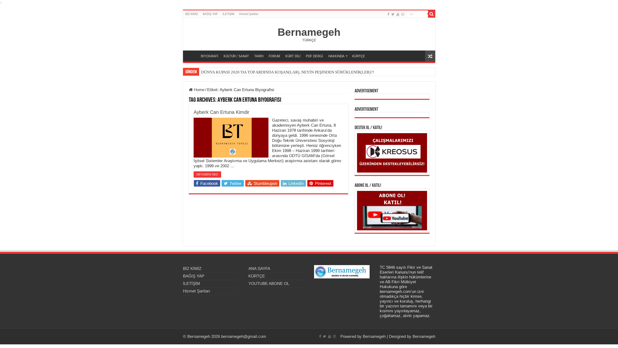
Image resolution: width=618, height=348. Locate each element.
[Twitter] (393, 14)
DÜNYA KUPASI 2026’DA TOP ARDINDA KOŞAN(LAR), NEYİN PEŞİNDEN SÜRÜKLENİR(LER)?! (287, 72)
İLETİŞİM (228, 14)
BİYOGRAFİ (209, 56)
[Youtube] (398, 14)
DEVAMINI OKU (207, 174)
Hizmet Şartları (249, 14)
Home (198, 89)
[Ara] (431, 14)
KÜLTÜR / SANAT (236, 56)
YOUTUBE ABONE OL (268, 283)
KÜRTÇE (358, 56)
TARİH (258, 56)
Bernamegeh (309, 32)
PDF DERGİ (314, 56)
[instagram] (403, 14)
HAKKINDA (336, 56)
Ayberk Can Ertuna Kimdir (221, 112)
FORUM (274, 56)
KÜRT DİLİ (293, 56)
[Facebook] (388, 14)
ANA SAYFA (191, 56)
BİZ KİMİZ (191, 14)
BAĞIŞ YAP (210, 14)
